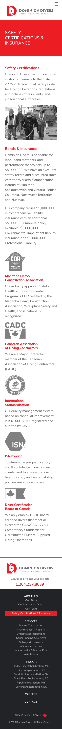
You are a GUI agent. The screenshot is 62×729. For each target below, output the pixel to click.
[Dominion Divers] (30, 7)
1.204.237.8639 (30, 584)
